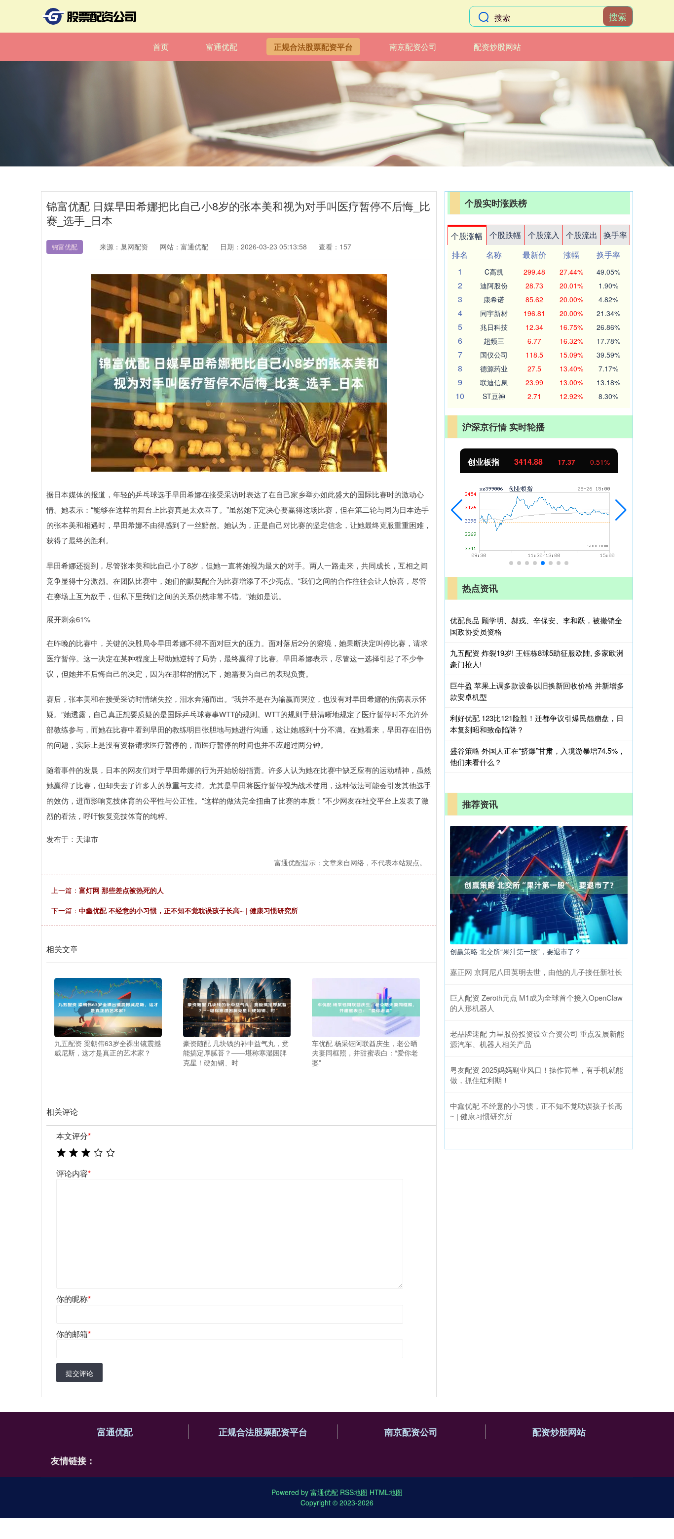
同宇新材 (494, 313)
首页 (161, 46)
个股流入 (544, 235)
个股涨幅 (467, 236)
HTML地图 (386, 1492)
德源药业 (494, 368)
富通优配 (221, 46)
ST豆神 (494, 396)
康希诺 (494, 299)
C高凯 (494, 272)
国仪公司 (494, 355)
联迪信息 (494, 382)
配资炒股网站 (497, 46)
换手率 (615, 235)
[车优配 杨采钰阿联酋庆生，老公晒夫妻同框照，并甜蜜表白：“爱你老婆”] (365, 1006)
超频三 (494, 341)
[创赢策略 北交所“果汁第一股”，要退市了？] (539, 884)
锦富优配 (64, 246)
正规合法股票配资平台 (313, 46)
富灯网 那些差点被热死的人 (121, 890)
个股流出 (582, 235)
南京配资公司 (413, 46)
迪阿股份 (494, 285)
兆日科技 (494, 327)
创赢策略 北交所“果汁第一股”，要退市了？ (515, 951)
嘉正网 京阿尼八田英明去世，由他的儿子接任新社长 (536, 972)
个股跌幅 (505, 235)
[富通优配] (89, 16)
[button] (456, 510)
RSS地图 (354, 1492)
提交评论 (79, 1373)
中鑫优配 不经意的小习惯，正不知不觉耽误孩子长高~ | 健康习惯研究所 (188, 910)
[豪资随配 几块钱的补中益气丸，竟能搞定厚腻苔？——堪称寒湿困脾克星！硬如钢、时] (237, 1006)
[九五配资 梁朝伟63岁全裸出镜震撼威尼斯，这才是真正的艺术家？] (108, 1006)
